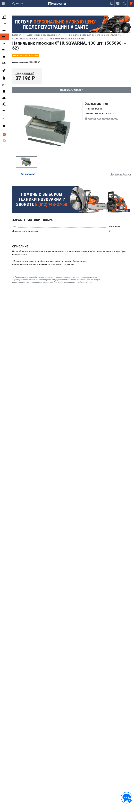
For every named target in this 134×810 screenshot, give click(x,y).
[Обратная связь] (126, 797)
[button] (13, 162)
